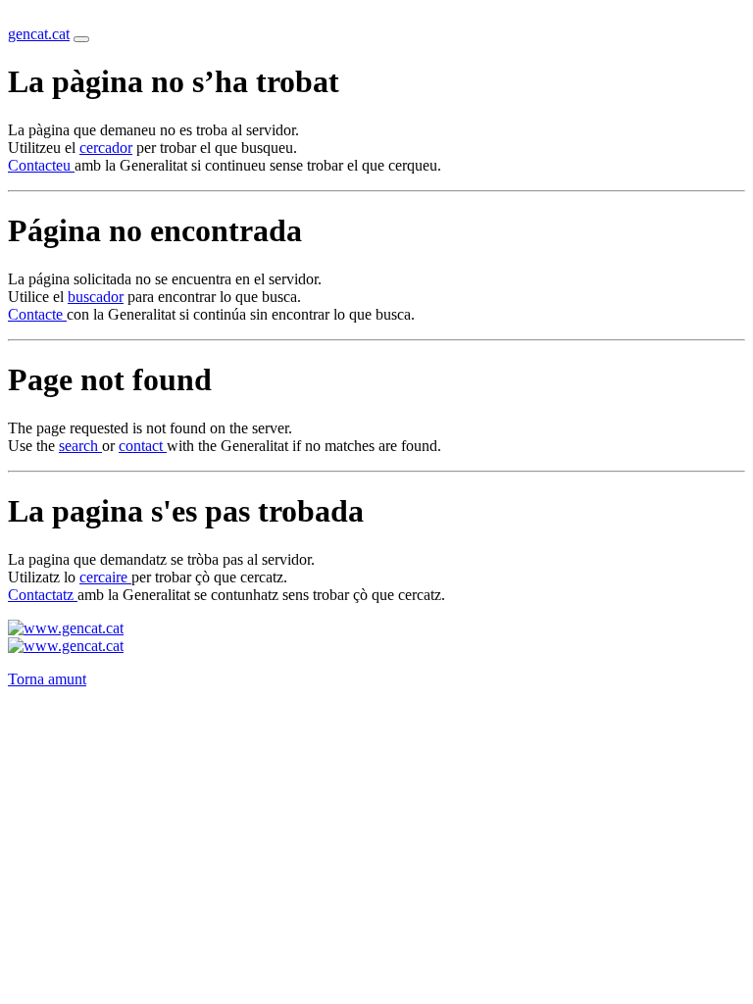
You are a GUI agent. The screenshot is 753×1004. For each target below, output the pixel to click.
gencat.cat (39, 33)
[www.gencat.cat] (66, 628)
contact (143, 445)
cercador (105, 147)
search (80, 445)
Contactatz (42, 594)
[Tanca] (81, 39)
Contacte (37, 314)
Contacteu (41, 165)
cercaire (105, 577)
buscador (96, 296)
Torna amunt (47, 679)
